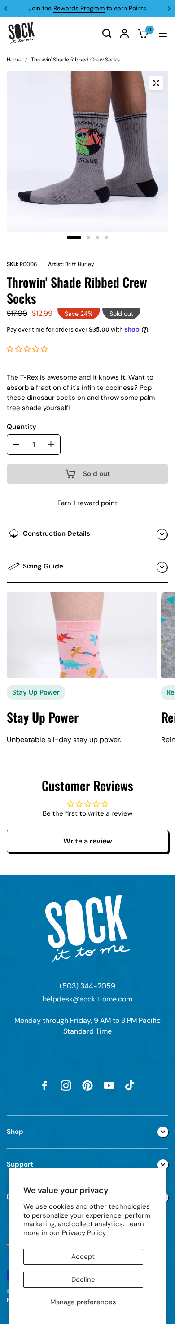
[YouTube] (109, 1085)
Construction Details (56, 533)
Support (20, 1164)
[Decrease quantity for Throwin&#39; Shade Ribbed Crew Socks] (16, 444)
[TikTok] (130, 1085)
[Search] (107, 33)
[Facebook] (44, 1085)
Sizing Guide (43, 566)
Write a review (87, 841)
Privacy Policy (84, 1232)
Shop (15, 1131)
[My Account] (124, 33)
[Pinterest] (87, 1085)
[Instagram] (66, 1085)
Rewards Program (79, 8)
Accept (83, 1256)
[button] (27, 349)
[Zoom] (156, 83)
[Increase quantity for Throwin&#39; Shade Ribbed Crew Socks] (51, 444)
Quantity (21, 426)
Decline (83, 1279)
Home (14, 59)
